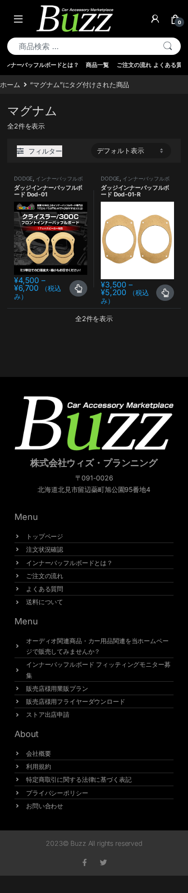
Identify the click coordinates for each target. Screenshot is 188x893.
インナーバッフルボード (48, 181)
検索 (168, 46)
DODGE (23, 178)
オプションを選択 (78, 288)
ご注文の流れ (134, 64)
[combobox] (81, 46)
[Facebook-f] (84, 862)
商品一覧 (97, 64)
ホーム (10, 84)
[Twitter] (103, 862)
